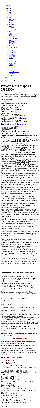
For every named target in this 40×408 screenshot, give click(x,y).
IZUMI (11, 31)
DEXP (11, 21)
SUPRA (11, 68)
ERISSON (12, 28)
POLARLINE (13, 61)
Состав (3, 98)
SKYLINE (12, 66)
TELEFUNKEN (14, 72)
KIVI (10, 35)
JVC (10, 33)
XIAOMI (11, 75)
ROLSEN (12, 63)
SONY (11, 58)
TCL (10, 70)
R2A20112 (13, 125)
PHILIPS (11, 59)
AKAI (11, 12)
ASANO (11, 15)
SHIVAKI (12, 56)
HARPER (12, 42)
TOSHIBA (12, 73)
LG (10, 49)
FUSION (11, 37)
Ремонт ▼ (10, 81)
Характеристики (6, 99)
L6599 (19, 125)
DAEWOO (12, 19)
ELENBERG (13, 30)
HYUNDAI (12, 45)
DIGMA (11, 24)
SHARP (11, 54)
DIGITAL (12, 23)
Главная (7, 5)
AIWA (11, 10)
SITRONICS (13, 47)
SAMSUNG (12, 52)
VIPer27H (25, 125)
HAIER (11, 40)
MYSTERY (12, 51)
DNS (10, 26)
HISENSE (12, 44)
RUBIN (11, 65)
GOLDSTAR (13, 38)
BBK (10, 17)
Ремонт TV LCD (10, 7)
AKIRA (11, 14)
